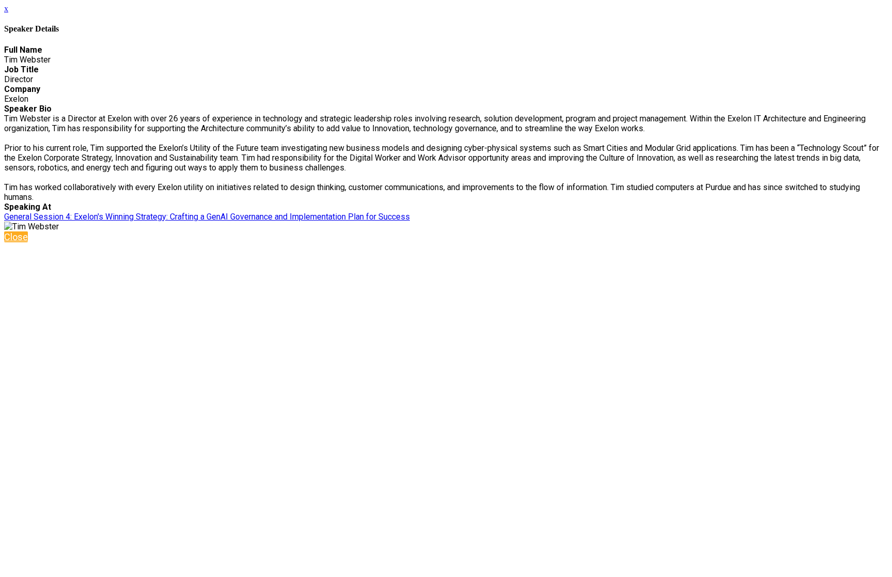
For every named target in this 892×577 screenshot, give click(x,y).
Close (16, 236)
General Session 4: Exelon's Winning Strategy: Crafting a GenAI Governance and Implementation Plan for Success (207, 217)
